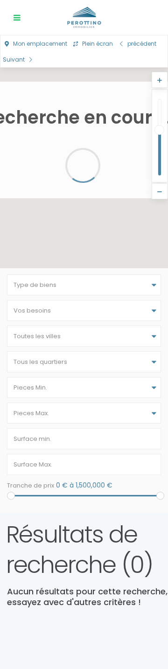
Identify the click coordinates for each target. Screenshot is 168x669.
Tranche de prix (30, 485)
